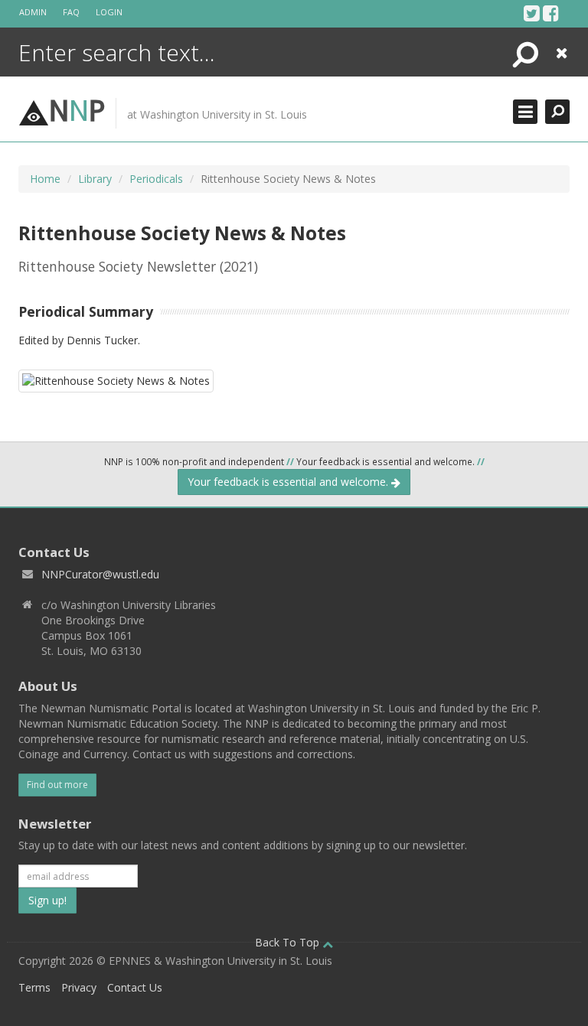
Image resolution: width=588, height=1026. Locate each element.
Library (95, 178)
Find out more (57, 784)
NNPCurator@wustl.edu (100, 574)
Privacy (78, 987)
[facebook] (551, 13)
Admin (33, 12)
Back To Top (288, 942)
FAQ (71, 12)
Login (109, 12)
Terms (34, 987)
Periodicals (156, 178)
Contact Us (134, 987)
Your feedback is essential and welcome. (289, 481)
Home (45, 178)
